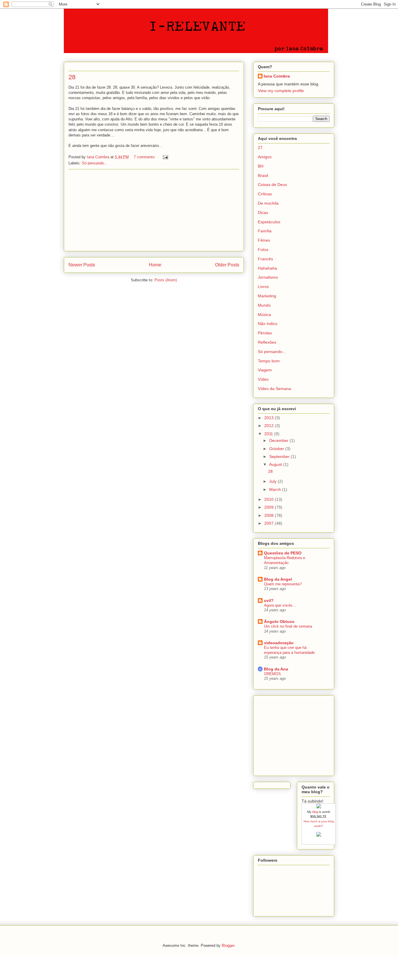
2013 (269, 417)
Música (264, 314)
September (280, 456)
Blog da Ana (276, 669)
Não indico (267, 323)
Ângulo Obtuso (279, 621)
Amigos (265, 156)
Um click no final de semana (288, 626)
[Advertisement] (154, 210)
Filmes (264, 240)
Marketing (267, 296)
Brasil (263, 175)
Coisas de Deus (272, 184)
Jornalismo (268, 277)
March (275, 489)
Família (265, 231)
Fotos (263, 249)
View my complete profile (281, 90)
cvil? (269, 600)
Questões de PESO (283, 553)
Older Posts (227, 264)
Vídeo (263, 379)
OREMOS (272, 674)
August (276, 464)
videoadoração (279, 642)
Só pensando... (95, 163)
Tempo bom (269, 361)
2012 (269, 425)
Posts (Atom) (165, 280)
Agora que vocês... (280, 605)
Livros (263, 286)
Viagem (265, 370)
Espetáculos (269, 222)
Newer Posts (81, 264)
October (277, 448)
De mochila (268, 203)
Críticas (265, 194)
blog (315, 812)
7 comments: (145, 157)
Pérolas (265, 333)
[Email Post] (165, 157)
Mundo (264, 305)
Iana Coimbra (277, 76)
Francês (265, 259)
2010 (269, 499)
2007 (269, 523)
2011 (269, 433)
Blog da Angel (278, 579)
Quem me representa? (283, 584)
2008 (269, 515)
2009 (269, 507)
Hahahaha (267, 268)
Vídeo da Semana (274, 388)
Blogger (228, 945)
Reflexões (267, 342)
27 (260, 147)
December (279, 440)
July (273, 481)
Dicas (263, 212)
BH (260, 166)
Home (155, 264)
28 (71, 77)
